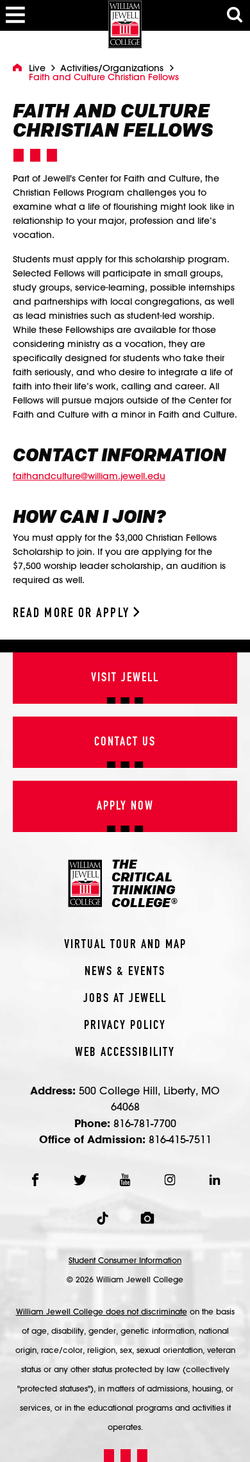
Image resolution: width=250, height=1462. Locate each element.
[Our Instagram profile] (170, 1180)
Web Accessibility (125, 1052)
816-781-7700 (144, 1123)
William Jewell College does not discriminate (101, 1311)
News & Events (125, 971)
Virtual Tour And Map (125, 945)
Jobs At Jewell (125, 998)
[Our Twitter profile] (80, 1180)
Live (37, 68)
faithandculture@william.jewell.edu (89, 476)
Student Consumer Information (125, 1260)
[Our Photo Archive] (147, 1218)
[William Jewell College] (125, 24)
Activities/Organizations (111, 68)
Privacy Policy (125, 1025)
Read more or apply (73, 613)
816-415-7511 (180, 1139)
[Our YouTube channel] (125, 1180)
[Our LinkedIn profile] (215, 1180)
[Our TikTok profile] (102, 1218)
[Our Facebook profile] (35, 1180)
